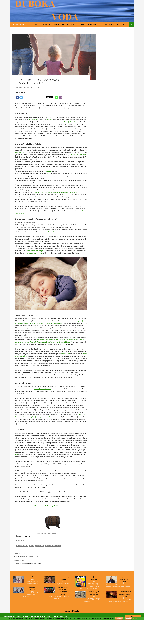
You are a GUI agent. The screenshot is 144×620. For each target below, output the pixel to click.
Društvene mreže (90, 24)
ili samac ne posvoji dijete (34, 253)
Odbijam (128, 618)
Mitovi (74, 24)
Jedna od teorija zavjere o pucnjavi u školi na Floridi (63, 578)
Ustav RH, (48, 171)
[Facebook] (17, 97)
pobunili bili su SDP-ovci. (42, 389)
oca (16, 454)
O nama (68, 611)
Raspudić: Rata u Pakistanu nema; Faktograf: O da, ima (94, 593)
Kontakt (121, 24)
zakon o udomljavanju (53, 545)
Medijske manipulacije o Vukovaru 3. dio (26, 555)
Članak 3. (50, 232)
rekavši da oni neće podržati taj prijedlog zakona (61, 122)
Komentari (108, 24)
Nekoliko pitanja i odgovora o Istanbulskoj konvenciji (94, 578)
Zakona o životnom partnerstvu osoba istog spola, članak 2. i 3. (55, 192)
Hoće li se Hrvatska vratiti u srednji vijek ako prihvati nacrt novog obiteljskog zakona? (63, 591)
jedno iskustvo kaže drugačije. (35, 251)
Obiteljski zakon (20, 152)
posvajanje (39, 545)
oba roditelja (65, 354)
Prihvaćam (119, 618)
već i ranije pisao (33, 119)
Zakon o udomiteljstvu (78, 155)
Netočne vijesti (43, 24)
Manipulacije (61, 24)
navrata (50, 119)
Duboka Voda (18, 24)
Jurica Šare (36, 87)
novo (32, 545)
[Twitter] (21, 97)
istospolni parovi (22, 545)
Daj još (135, 618)
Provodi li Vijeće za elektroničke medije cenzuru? (28, 562)
